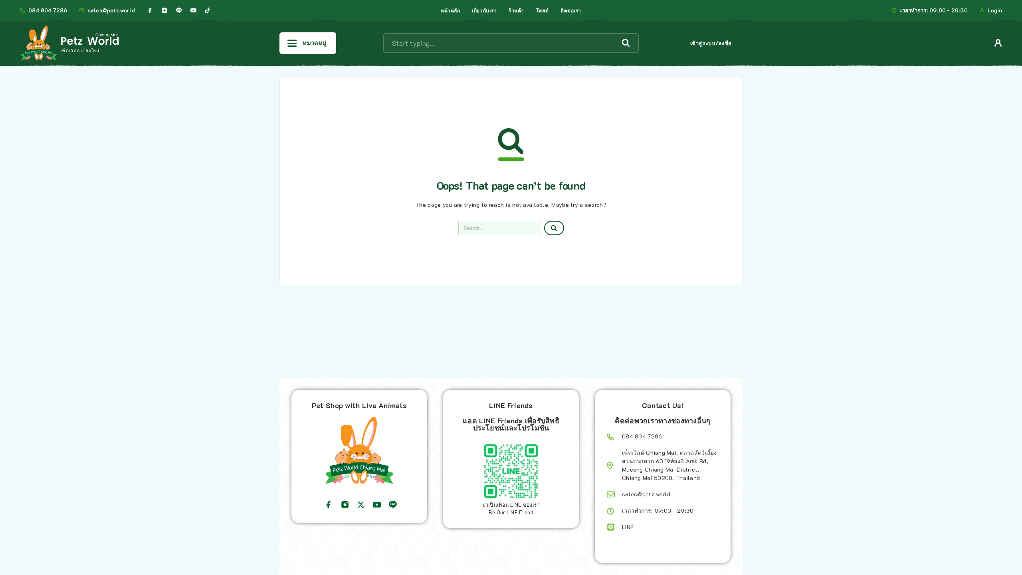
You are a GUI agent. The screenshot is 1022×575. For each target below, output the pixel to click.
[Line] (179, 10)
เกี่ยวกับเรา (484, 10)
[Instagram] (164, 10)
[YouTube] (193, 10)
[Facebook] (150, 10)
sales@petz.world (111, 10)
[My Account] (998, 43)
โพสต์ (542, 10)
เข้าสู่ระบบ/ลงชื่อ (711, 43)
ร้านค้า (516, 10)
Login (995, 10)
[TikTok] (207, 10)
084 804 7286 (47, 10)
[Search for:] (500, 228)
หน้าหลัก (450, 10)
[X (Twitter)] (361, 505)
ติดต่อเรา (571, 10)
